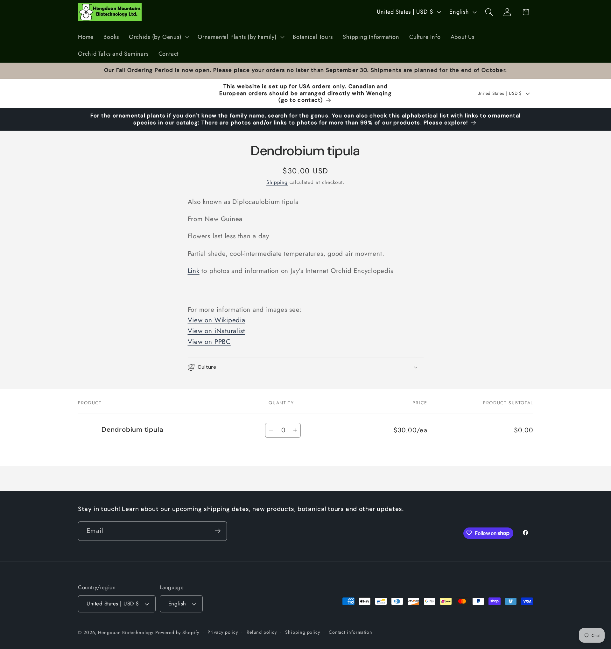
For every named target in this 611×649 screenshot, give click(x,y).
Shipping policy (302, 632)
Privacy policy (222, 632)
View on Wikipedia (216, 320)
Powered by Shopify (177, 632)
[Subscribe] (217, 531)
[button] (158, 36)
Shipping (277, 182)
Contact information (350, 632)
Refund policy (262, 632)
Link (194, 271)
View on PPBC (209, 341)
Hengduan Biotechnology (125, 632)
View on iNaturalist (216, 331)
